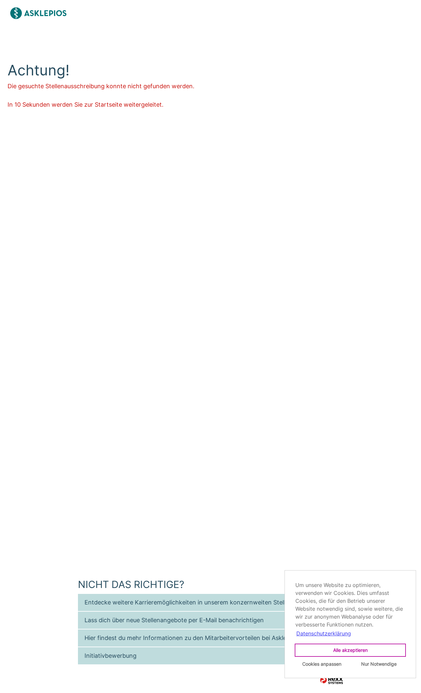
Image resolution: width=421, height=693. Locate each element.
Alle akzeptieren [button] (350, 650)
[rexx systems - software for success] (331, 680)
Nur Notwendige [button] (379, 664)
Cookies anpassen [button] (321, 664)
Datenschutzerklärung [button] (323, 633)
